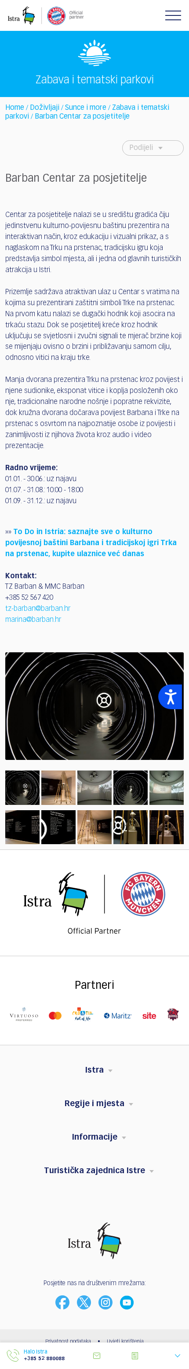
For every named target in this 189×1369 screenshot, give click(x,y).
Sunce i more (85, 108)
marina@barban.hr (33, 620)
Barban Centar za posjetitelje (82, 116)
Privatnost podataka (68, 1341)
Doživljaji (44, 108)
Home (14, 108)
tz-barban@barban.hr (37, 609)
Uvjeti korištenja (125, 1341)
